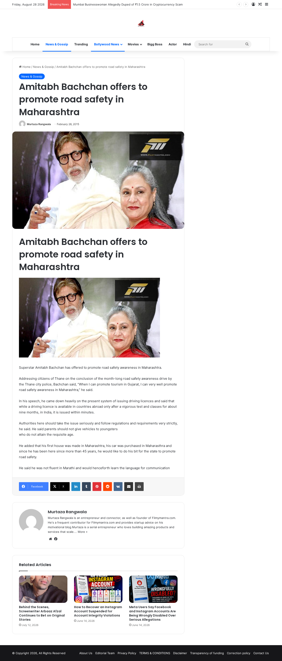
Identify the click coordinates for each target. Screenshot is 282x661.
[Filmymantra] (141, 23)
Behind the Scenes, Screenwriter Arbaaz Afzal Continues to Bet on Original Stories (42, 613)
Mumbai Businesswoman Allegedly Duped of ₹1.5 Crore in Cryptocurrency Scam (128, 4)
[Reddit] (107, 486)
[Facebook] (55, 539)
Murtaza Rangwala (39, 124)
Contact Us (261, 653)
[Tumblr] (86, 486)
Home (35, 44)
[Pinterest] (97, 486)
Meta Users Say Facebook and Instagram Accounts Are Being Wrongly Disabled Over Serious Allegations (152, 613)
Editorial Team (105, 653)
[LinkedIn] (75, 486)
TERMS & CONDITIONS (154, 653)
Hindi (187, 44)
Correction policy (238, 653)
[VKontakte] (118, 486)
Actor (173, 44)
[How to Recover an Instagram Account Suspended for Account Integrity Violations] (98, 589)
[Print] (139, 486)
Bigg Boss (154, 44)
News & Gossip (57, 44)
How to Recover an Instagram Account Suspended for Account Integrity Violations (98, 611)
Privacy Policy (127, 653)
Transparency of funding (207, 653)
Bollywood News (106, 44)
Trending (81, 44)
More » (82, 531)
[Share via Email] (128, 486)
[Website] (50, 539)
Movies (133, 44)
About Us (85, 653)
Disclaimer (180, 653)
